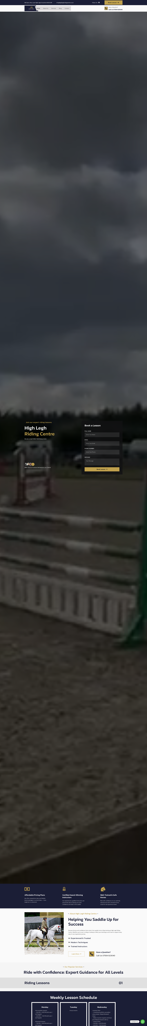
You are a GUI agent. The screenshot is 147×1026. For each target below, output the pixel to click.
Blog (60, 8)
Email (86, 440)
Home (38, 8)
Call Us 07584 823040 (115, 10)
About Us (45, 8)
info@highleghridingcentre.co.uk (65, 3)
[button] (73, 983)
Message (87, 457)
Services (53, 8)
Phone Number (89, 448)
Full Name (88, 431)
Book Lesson (112, 3)
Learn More (75, 954)
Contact (67, 8)
